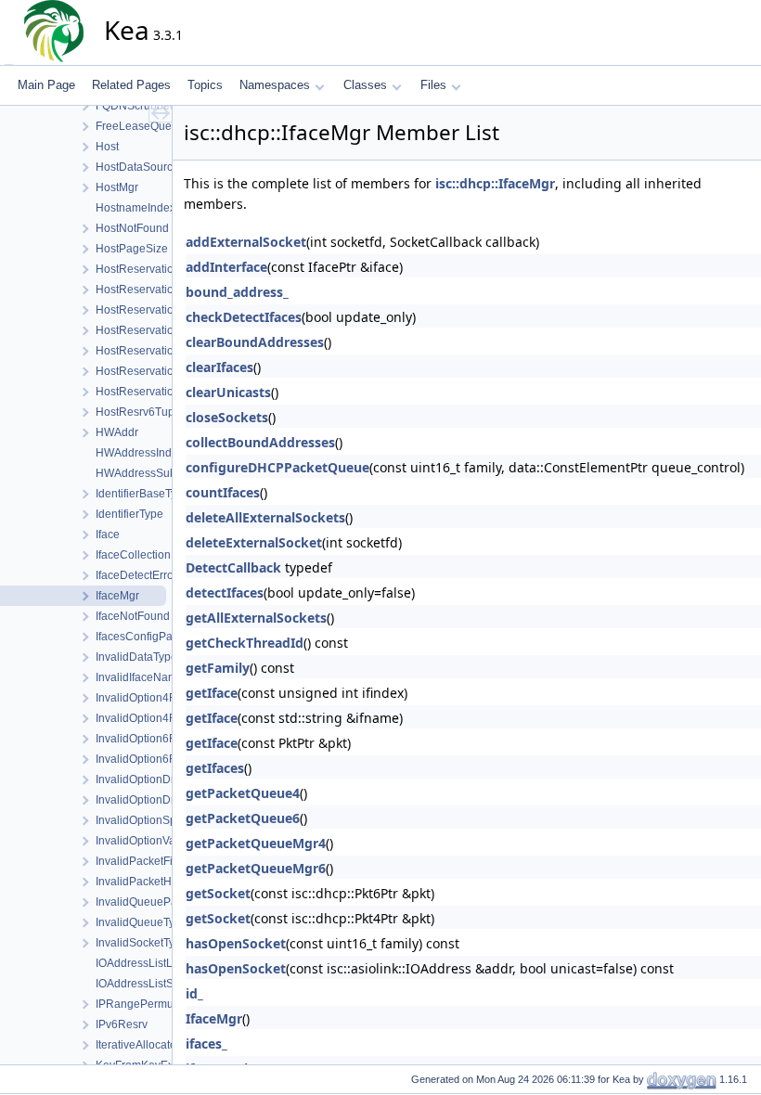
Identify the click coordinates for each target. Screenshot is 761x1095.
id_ (194, 993)
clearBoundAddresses (255, 342)
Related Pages (131, 85)
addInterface (226, 267)
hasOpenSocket (236, 943)
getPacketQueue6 (243, 818)
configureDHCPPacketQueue (277, 467)
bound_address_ (237, 292)
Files (433, 85)
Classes (365, 85)
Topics (205, 85)
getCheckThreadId (244, 642)
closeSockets (227, 417)
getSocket (218, 893)
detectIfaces (225, 592)
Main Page (46, 85)
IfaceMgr (214, 1018)
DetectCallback (233, 567)
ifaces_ (206, 1043)
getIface (212, 693)
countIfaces (223, 492)
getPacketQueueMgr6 (256, 868)
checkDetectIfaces (244, 317)
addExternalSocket (246, 242)
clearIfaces (219, 367)
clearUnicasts (228, 392)
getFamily (218, 667)
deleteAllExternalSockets (265, 517)
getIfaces (215, 768)
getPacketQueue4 (243, 793)
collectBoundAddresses (260, 442)
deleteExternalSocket (254, 542)
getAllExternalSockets (256, 617)
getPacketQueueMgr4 (256, 843)
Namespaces (274, 85)
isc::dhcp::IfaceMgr (495, 183)
